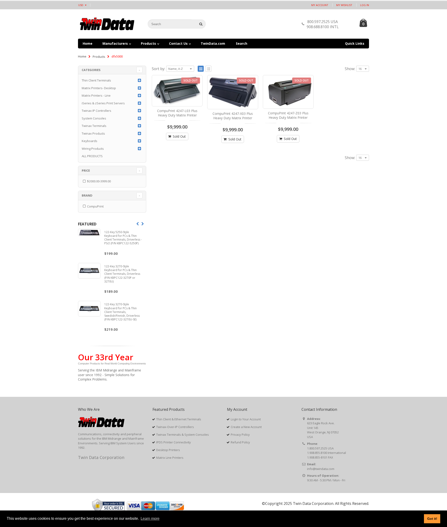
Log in (364, 5)
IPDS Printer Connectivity (173, 442)
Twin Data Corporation (101, 457)
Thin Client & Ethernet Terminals (178, 419)
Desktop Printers (168, 450)
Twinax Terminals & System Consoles (182, 434)
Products (99, 56)
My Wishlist (344, 5)
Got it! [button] (432, 518)
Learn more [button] (150, 518)
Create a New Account (246, 427)
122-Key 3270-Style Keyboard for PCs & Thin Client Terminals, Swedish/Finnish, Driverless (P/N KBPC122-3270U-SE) (122, 311)
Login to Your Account (246, 419)
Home (82, 56)
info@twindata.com (320, 469)
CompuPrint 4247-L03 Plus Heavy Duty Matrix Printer (177, 113)
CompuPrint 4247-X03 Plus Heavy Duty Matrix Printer (233, 115)
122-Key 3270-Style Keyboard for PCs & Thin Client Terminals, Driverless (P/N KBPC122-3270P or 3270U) (122, 273)
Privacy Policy (240, 434)
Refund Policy (240, 442)
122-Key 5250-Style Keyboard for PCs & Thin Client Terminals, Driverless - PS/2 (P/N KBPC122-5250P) (123, 237)
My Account (319, 5)
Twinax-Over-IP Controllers (175, 427)
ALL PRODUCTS (92, 156)
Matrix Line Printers (169, 458)
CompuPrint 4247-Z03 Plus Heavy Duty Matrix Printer (288, 115)
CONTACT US (347, 25)
